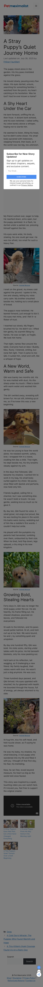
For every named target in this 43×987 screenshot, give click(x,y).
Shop (9, 978)
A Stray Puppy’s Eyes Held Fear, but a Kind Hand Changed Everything (10, 834)
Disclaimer (17, 978)
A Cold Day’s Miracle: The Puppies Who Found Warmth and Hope (19, 939)
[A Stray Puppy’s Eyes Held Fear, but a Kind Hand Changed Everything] (11, 824)
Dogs (9, 932)
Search (10, 957)
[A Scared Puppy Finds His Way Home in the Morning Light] (27, 824)
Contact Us (30, 980)
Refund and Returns (16, 980)
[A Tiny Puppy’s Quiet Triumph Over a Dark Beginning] (11, 846)
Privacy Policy (29, 978)
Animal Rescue (24, 285)
